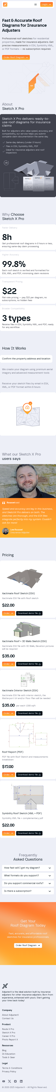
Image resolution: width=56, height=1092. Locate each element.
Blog (4, 1050)
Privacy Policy (9, 1072)
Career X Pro (8, 1036)
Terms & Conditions (12, 1068)
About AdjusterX (10, 1015)
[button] (35, 4)
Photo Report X (10, 1040)
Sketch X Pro (8, 1033)
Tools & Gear (8, 1057)
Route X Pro (8, 1029)
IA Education (8, 1054)
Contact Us (8, 1018)
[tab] (26, 359)
